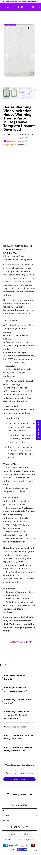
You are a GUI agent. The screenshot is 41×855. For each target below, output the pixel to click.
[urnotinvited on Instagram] (23, 827)
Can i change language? (15, 727)
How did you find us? (11, 224)
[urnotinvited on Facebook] (11, 827)
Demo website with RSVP (19, 217)
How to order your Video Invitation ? (15, 677)
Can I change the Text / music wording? (17, 701)
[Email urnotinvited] (26, 827)
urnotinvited (15, 840)
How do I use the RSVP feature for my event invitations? (18, 749)
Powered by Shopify (27, 840)
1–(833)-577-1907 (19, 595)
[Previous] (6, 56)
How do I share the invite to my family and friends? (18, 737)
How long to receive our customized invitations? (15, 689)
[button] (9, 144)
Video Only (19, 163)
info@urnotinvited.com (23, 592)
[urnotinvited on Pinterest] (19, 827)
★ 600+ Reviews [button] (38, 430)
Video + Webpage (19, 172)
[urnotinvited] (20, 7)
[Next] (32, 56)
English (12, 834)
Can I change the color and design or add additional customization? (16, 715)
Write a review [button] (19, 779)
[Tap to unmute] (32, 74)
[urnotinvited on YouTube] (15, 827)
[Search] (33, 7)
